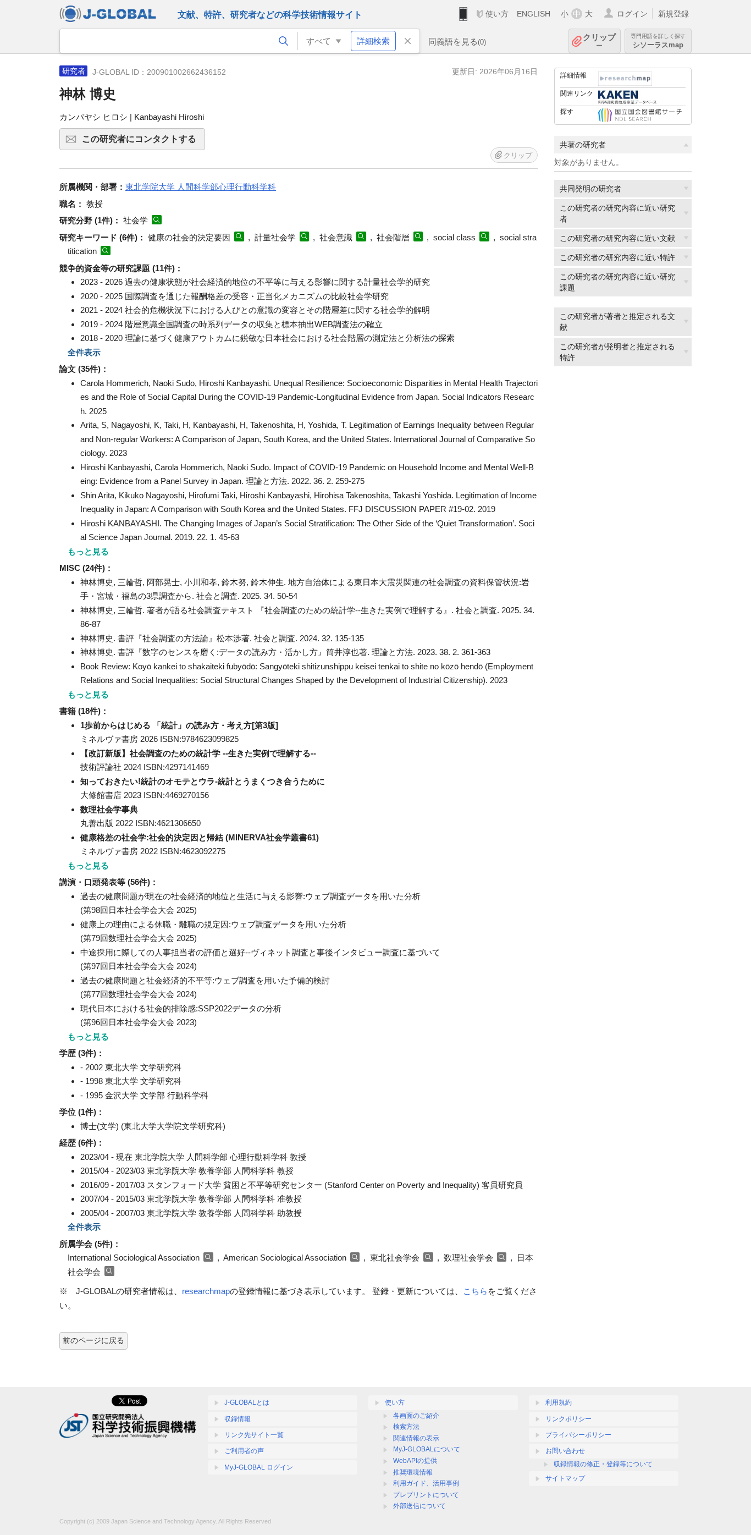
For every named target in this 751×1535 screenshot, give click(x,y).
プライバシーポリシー (578, 1435)
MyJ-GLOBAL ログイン (258, 1467)
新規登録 (673, 13)
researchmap (206, 1291)
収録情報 (237, 1419)
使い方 (497, 13)
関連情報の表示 (416, 1438)
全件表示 (84, 352)
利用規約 (558, 1402)
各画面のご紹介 (416, 1416)
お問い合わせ (565, 1451)
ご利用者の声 (244, 1451)
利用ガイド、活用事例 (426, 1483)
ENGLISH (533, 13)
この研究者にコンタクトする (143, 142)
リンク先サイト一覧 (254, 1435)
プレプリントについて (426, 1495)
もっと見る (88, 551)
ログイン (632, 13)
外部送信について (419, 1506)
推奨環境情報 (413, 1472)
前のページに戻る (93, 1340)
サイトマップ (565, 1478)
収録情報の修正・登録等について (603, 1464)
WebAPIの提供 (415, 1461)
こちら (475, 1291)
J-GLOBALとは (246, 1402)
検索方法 (406, 1427)
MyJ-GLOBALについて (426, 1449)
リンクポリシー (568, 1419)
